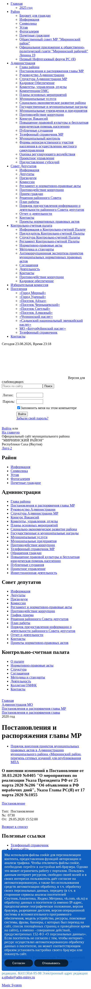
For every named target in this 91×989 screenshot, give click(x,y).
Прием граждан (31, 194)
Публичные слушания (36, 130)
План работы (29, 202)
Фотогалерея (29, 31)
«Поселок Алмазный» (36, 312)
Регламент (18, 607)
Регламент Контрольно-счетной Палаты (49, 241)
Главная (17, 4)
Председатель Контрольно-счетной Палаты (52, 233)
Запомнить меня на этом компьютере (49, 408)
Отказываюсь (51, 963)
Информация (29, 19)
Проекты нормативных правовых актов (49, 221)
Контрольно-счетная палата (31, 225)
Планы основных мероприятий (43, 95)
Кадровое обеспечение (36, 281)
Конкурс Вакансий (33, 118)
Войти (6, 428)
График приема (22, 615)
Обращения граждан (26, 553)
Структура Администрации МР (43, 79)
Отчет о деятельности (35, 213)
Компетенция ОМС (34, 91)
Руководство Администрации (41, 75)
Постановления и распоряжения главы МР (51, 71)
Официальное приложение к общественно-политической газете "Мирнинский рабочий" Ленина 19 (53, 51)
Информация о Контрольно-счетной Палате (52, 229)
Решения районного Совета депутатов (39, 619)
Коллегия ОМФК (24, 685)
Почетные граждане (34, 35)
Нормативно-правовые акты (40, 245)
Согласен (18, 963)
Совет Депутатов (23, 166)
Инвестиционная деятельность (34, 573)
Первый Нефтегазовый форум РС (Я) (47, 59)
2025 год (25, 7)
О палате (17, 661)
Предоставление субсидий (39, 162)
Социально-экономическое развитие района (52, 103)
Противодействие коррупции (41, 114)
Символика (28, 23)
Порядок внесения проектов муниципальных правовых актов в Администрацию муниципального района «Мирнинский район (46, 750)
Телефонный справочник (38, 332)
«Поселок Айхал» (32, 301)
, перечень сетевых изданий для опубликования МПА (46, 758)
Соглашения (28, 265)
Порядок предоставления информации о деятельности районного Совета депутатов (51, 207)
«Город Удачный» (32, 297)
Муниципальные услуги (37, 99)
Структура (19, 669)
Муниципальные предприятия (34, 541)
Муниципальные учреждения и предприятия (53, 110)
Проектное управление (36, 158)
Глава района (29, 67)
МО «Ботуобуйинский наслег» (42, 328)
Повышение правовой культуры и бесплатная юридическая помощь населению (53, 124)
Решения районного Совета (40, 198)
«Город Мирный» (32, 293)
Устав (23, 27)
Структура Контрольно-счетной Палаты (49, 237)
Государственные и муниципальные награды (53, 106)
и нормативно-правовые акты (49, 607)
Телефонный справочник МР (41, 134)
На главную (11, 432)
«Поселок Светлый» (34, 309)
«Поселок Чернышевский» (39, 305)
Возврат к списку (15, 827)
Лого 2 (7, 448)
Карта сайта (19, 849)
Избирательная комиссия (29, 285)
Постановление (13, 803)
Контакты (26, 217)
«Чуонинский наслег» (36, 316)
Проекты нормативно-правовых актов (39, 643)
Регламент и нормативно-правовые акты (50, 186)
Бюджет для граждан (35, 15)
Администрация (23, 63)
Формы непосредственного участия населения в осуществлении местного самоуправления (48, 146)
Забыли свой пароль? (32, 418)
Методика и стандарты (36, 249)
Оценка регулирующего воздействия (47, 154)
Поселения (19, 289)
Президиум (27, 178)
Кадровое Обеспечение (37, 83)
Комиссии (27, 182)
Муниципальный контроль (39, 138)
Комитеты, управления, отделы (43, 87)
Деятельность (29, 269)
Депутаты (26, 174)
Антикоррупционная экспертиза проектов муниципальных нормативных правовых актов (51, 257)
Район (15, 11)
